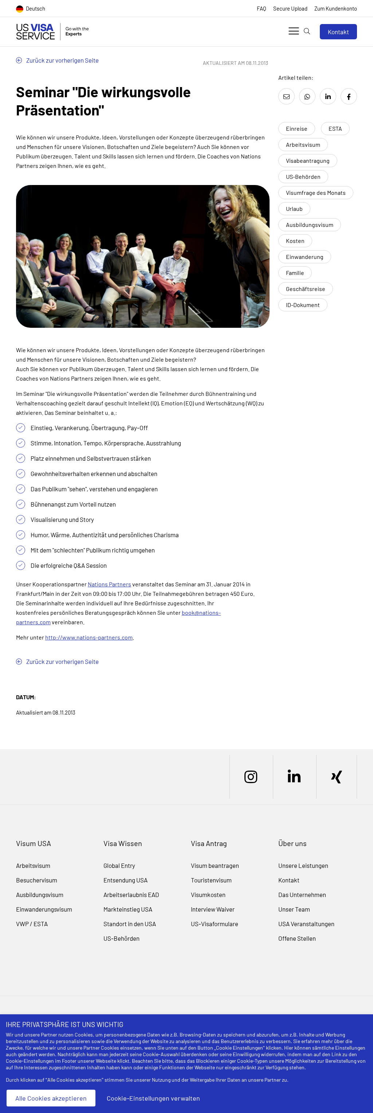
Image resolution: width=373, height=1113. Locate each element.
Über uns (292, 843)
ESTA (335, 128)
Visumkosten (208, 894)
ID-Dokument (303, 304)
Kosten (295, 240)
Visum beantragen (215, 865)
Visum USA (33, 843)
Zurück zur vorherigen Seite (62, 60)
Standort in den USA (129, 923)
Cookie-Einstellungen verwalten (153, 1098)
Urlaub (294, 208)
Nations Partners (109, 584)
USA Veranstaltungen (306, 923)
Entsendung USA (125, 880)
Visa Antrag (209, 843)
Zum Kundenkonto (335, 8)
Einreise (296, 128)
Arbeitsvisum (303, 144)
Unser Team (294, 909)
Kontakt (338, 31)
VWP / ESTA (32, 923)
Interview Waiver (213, 909)
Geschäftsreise (305, 288)
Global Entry (119, 865)
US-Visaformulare (214, 923)
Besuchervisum (36, 880)
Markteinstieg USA (127, 909)
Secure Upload (290, 8)
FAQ (261, 8)
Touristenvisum (211, 880)
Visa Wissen (122, 843)
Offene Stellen (297, 938)
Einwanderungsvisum (44, 909)
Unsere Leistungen (303, 865)
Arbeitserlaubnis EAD (131, 894)
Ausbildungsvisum (309, 224)
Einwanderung (304, 256)
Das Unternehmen (302, 894)
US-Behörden (303, 176)
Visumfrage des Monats (316, 192)
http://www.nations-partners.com (89, 637)
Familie (295, 272)
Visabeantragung (308, 160)
